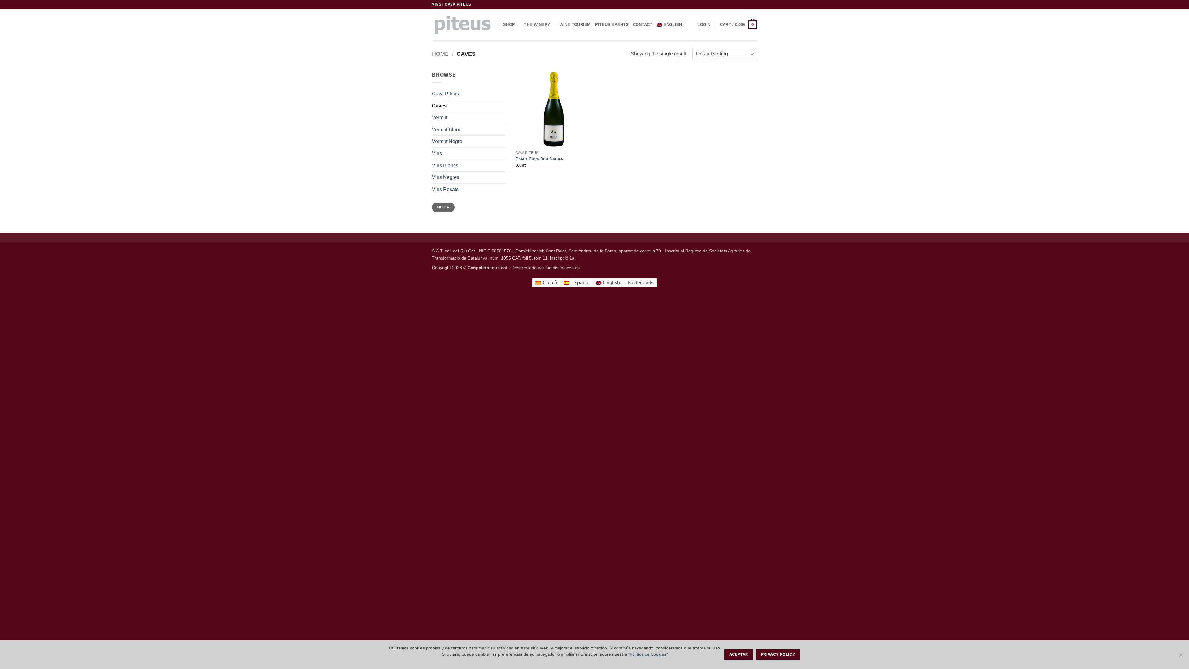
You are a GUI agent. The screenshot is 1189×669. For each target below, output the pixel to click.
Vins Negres (445, 177)
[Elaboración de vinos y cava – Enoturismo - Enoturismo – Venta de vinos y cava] (463, 25)
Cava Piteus (445, 93)
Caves (439, 105)
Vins (437, 153)
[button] (703, 25)
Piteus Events (612, 24)
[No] (1180, 657)
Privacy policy (778, 654)
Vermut (439, 117)
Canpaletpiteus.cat (487, 267)
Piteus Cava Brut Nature (539, 158)
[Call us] (754, 4)
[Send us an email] (748, 4)
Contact (642, 24)
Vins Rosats (445, 189)
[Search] (693, 25)
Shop (509, 24)
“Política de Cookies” (648, 654)
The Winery (537, 24)
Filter (443, 207)
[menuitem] (672, 25)
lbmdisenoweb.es (563, 267)
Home (440, 53)
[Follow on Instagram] (742, 4)
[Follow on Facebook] (736, 4)
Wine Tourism (575, 24)
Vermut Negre (447, 141)
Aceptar (738, 654)
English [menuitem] (611, 282)
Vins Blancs (445, 165)
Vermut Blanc (446, 129)
